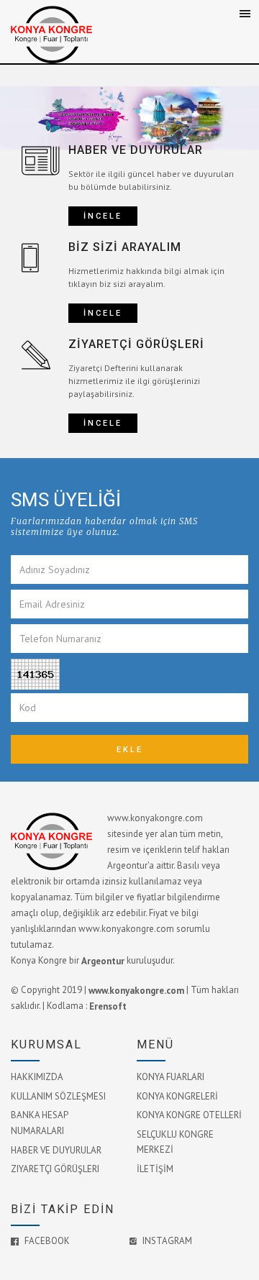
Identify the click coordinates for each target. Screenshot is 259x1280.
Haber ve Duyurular (56, 1149)
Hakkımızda (37, 1077)
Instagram (166, 1241)
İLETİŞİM (155, 1169)
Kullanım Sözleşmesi (58, 1095)
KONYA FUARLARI (170, 1077)
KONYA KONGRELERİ (177, 1095)
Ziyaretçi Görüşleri (55, 1169)
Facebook (46, 1241)
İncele (102, 216)
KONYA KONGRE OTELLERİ (189, 1115)
